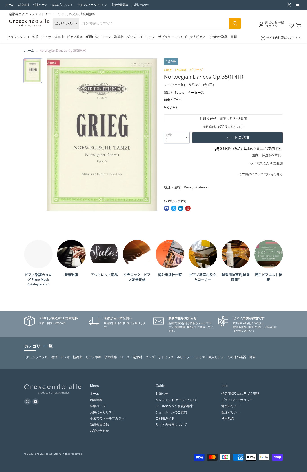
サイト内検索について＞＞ (283, 37)
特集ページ (40, 4)
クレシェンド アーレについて (176, 400)
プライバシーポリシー (237, 400)
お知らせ (162, 394)
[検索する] (235, 23)
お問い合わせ (140, 4)
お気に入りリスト (62, 4)
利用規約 (227, 418)
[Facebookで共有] (166, 208)
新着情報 (23, 4)
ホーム (10, 4)
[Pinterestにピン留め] (188, 208)
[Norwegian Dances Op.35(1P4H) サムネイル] (33, 71)
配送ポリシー (230, 412)
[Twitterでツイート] (173, 208)
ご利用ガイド (165, 418)
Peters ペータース (189, 93)
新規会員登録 (120, 4)
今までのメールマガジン (92, 4)
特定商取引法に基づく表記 (240, 394)
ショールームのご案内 (171, 412)
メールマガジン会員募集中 (174, 406)
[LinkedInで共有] (180, 208)
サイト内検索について (171, 425)
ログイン (271, 26)
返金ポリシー (230, 406)
